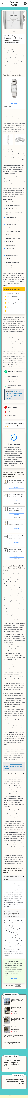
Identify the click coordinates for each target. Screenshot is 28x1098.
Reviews (19, 985)
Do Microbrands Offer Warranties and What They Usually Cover (13, 1036)
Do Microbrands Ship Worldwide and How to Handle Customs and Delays (17, 999)
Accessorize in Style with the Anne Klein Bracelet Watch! (15, 1081)
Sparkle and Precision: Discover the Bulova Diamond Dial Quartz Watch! (12, 1063)
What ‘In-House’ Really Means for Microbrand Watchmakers (12, 1043)
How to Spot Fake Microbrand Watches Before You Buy (16, 1028)
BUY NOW (14, 103)
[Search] (25, 3)
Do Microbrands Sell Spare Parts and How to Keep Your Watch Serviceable (17, 1009)
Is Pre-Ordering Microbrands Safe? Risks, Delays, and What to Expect (17, 1018)
